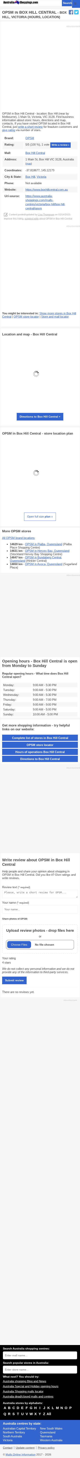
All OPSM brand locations (18, 538)
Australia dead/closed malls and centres (28, 1396)
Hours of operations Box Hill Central (40, 752)
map (28, 163)
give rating (8, 130)
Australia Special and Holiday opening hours (30, 1386)
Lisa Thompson (46, 214)
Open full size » (40, 516)
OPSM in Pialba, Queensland (43, 544)
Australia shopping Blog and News (24, 1381)
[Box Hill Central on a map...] (36, 407)
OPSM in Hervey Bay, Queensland (47, 550)
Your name (15, 902)
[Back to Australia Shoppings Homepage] (20, 2)
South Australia (12, 1436)
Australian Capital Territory (19, 1428)
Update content (25, 1447)
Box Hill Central (35, 153)
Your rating (9, 958)
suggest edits (32, 218)
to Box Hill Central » (40, 416)
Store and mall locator (55, 316)
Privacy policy (46, 1447)
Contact (7, 1447)
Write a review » (60, 145)
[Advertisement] (40, 68)
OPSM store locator (26, 316)
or (40, 933)
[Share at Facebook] (71, 12)
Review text (16, 887)
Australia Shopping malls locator (23, 1391)
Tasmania (46, 1436)
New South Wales (51, 1428)
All (49, 1414)
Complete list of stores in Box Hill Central (40, 738)
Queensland (47, 1432)
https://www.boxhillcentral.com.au (46, 189)
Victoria (7, 1440)
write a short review (30, 126)
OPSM (29, 138)
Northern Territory (14, 1432)
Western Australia (51, 1440)
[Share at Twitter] (76, 12)
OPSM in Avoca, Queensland (43, 564)
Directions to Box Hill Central (40, 759)
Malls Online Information (21, 1454)
